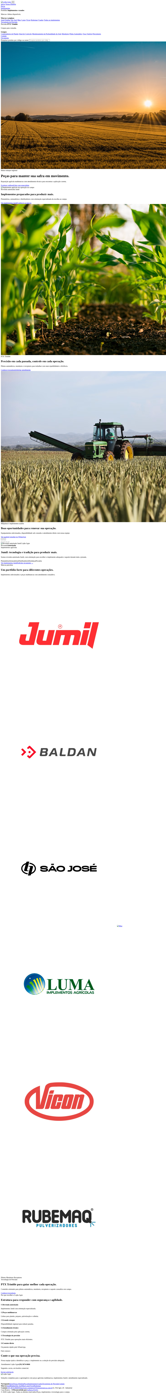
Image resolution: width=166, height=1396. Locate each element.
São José (14, 20)
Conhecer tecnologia (8, 1293)
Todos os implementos (52, 20)
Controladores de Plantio (10, 34)
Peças (3, 6)
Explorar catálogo (7, 185)
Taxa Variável (88, 34)
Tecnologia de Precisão (9, 22)
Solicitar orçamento (25, 563)
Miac (19, 20)
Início (3, 4)
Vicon (28, 20)
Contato (4, 36)
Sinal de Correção (25, 34)
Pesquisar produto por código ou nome (14, 40)
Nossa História (10, 4)
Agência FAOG (32, 1390)
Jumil (3, 20)
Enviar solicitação (7, 1372)
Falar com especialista (21, 185)
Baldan (7, 20)
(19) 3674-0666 (12, 1388)
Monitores (65, 34)
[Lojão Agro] (6, 2)
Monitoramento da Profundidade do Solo (46, 34)
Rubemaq (34, 20)
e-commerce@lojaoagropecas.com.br (39, 1388)
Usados (40, 20)
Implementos (5, 8)
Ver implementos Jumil (9, 563)
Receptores (97, 34)
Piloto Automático (75, 34)
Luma (23, 20)
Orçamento (5, 38)
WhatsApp (22, 1388)
